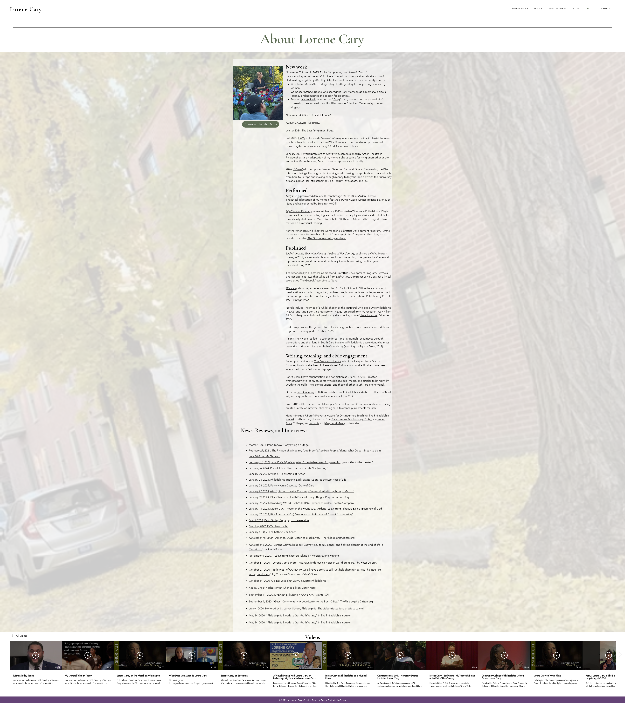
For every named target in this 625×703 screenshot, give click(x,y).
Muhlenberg (355, 419)
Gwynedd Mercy (335, 423)
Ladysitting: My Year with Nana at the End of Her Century (320, 253)
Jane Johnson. (368, 315)
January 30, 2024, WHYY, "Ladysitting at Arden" (278, 473)
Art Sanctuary (305, 392)
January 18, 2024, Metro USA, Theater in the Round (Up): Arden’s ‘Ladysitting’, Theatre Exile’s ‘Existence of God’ (315, 508)
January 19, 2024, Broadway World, (270, 503)
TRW (301, 138)
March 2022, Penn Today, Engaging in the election (279, 520)
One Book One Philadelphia (374, 307)
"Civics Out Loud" (320, 115)
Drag (336, 99)
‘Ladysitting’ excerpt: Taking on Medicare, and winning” (307, 555)
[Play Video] (35, 655)
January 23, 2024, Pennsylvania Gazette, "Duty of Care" (282, 485)
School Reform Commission (354, 404)
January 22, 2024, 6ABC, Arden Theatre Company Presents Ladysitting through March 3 (301, 491)
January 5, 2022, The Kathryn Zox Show (272, 531)
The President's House (327, 361)
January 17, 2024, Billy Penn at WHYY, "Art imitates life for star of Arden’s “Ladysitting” (301, 514)
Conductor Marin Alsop (305, 84)
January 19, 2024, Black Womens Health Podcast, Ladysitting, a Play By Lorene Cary (299, 497)
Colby (367, 419)
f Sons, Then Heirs (297, 338)
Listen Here (309, 587)
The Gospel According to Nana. (326, 238)
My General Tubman (298, 211)
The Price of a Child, (315, 307)
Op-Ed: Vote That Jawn (285, 580)
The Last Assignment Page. (318, 130)
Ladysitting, (333, 153)
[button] (19, 635)
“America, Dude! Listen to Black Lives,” (297, 537)
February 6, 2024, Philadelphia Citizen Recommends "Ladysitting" (288, 468)
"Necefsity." (313, 122)
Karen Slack (308, 99)
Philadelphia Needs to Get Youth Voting (291, 615)
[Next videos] (620, 654)
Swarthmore (339, 419)
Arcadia (314, 423)
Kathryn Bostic (313, 91)
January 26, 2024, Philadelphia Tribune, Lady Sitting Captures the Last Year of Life (297, 479)
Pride (289, 327)
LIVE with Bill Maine (286, 594)
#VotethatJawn (295, 380)
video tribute (330, 608)
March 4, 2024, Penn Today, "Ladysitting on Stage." (280, 444)
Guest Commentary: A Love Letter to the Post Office (305, 601)
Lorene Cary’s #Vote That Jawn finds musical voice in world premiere (313, 562)
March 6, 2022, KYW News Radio (268, 526)
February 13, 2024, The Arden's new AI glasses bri (294, 462)
